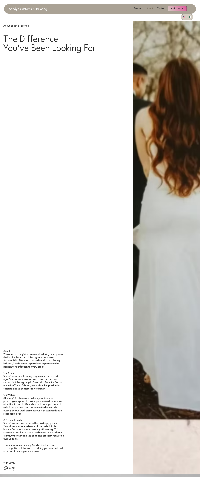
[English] (184, 17)
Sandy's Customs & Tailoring (28, 9)
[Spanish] (190, 17)
